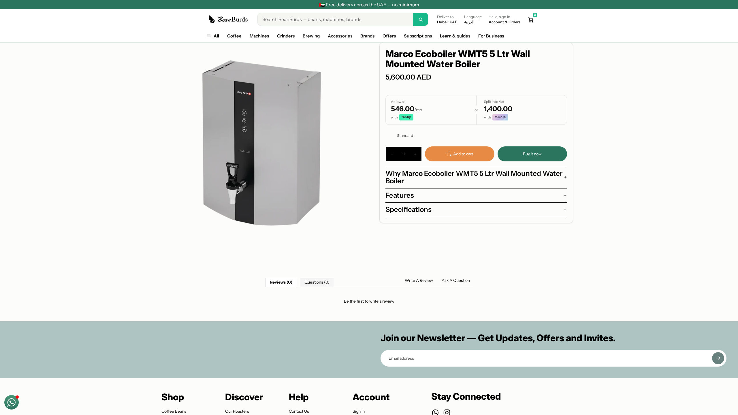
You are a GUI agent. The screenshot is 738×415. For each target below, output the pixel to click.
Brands (367, 36)
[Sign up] (718, 358)
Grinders (286, 36)
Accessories (340, 36)
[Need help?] (11, 402)
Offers (389, 36)
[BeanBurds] (229, 19)
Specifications (408, 209)
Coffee (234, 36)
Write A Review (419, 280)
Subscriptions (418, 36)
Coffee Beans (173, 411)
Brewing (311, 36)
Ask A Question (456, 280)
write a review (381, 301)
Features (399, 195)
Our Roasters (237, 411)
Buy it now (532, 153)
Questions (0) (317, 282)
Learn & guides (455, 36)
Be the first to (369, 301)
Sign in (359, 411)
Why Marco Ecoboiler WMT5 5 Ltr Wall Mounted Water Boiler (473, 177)
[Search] (420, 19)
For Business (491, 36)
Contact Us (299, 411)
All (216, 36)
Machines (259, 36)
